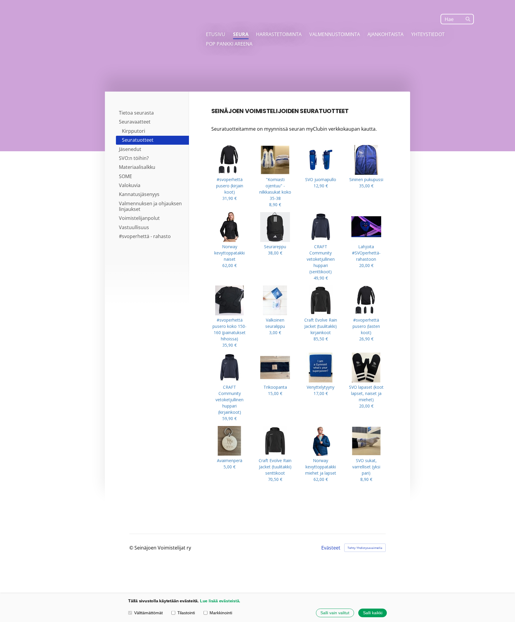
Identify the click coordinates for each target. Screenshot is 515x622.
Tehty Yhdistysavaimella (365, 548)
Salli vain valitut (334, 612)
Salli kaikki (372, 612)
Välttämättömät (148, 612)
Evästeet (330, 547)
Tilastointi (186, 612)
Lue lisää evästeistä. (220, 600)
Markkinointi (221, 612)
